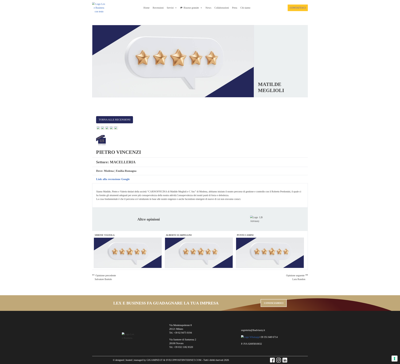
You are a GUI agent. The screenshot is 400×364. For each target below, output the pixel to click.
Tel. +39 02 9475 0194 (180, 332)
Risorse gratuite (191, 7)
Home (146, 7)
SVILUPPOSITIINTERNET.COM (183, 360)
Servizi (170, 7)
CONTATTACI (298, 7)
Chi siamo (245, 7)
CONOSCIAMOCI (273, 303)
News (208, 7)
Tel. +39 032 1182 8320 (181, 347)
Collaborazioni (221, 7)
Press (234, 7)
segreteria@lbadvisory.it (253, 330)
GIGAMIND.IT (155, 360)
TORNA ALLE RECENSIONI (114, 119)
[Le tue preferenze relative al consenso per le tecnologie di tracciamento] (395, 358)
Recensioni (158, 7)
